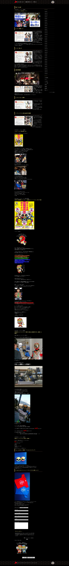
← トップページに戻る (51, 92)
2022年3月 (46, 11)
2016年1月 (46, 68)
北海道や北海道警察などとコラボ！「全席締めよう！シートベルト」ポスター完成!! (28, 199)
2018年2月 (46, 27)
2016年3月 (46, 64)
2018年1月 (46, 29)
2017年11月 (46, 32)
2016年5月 (46, 61)
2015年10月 (46, 73)
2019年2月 (46, 20)
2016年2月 (46, 66)
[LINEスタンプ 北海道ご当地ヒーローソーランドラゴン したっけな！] (28, 547)
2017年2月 (46, 45)
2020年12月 (46, 13)
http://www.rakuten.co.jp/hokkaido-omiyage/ (28, 433)
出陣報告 (46, 86)
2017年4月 (46, 41)
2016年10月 (46, 52)
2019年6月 (46, 18)
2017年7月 (46, 36)
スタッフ (46, 79)
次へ (33, 557)
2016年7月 (46, 57)
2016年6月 (46, 59)
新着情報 (46, 88)
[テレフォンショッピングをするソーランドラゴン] (28, 376)
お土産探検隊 (46, 77)
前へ (23, 557)
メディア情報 (24, 198)
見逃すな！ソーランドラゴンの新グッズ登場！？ (22, 438)
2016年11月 (46, 50)
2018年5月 (46, 25)
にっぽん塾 (46, 81)
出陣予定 (46, 84)
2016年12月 (46, 48)
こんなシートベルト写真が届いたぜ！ (21, 131)
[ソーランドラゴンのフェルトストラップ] (28, 458)
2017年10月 (46, 34)
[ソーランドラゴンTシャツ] (28, 486)
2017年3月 (46, 43)
